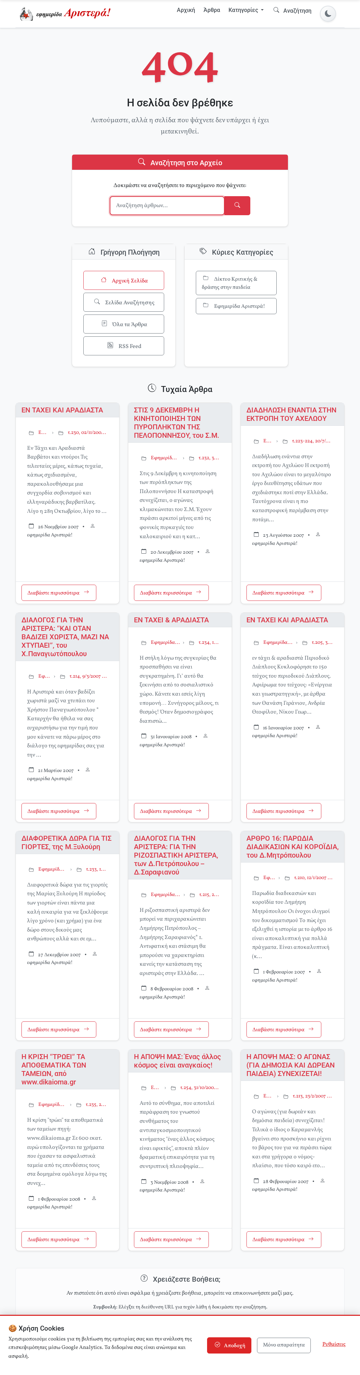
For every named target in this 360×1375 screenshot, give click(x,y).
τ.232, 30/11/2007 (209, 458)
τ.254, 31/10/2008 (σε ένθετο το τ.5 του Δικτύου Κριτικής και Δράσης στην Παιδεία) (200, 1087)
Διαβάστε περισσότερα (54, 593)
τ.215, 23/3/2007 (209, 894)
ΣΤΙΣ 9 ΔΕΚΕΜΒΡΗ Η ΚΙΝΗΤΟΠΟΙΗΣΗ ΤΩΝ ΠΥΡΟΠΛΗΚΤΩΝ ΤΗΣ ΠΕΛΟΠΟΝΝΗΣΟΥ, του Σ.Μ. (176, 423)
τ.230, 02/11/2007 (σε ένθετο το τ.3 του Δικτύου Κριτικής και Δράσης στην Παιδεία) (88, 432)
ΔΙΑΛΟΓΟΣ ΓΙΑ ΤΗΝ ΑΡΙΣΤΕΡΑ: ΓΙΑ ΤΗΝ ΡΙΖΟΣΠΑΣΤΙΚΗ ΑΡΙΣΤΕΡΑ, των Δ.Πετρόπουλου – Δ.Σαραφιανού (176, 855)
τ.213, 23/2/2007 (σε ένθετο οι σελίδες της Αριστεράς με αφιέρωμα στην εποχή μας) (313, 1096)
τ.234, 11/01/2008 (209, 642)
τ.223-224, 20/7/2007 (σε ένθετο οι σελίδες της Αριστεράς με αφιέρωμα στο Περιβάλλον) (312, 441)
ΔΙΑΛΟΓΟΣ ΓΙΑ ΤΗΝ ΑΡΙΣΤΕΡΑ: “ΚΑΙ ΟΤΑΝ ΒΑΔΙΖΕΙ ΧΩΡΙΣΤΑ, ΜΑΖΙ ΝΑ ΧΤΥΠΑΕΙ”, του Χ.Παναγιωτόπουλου (65, 637)
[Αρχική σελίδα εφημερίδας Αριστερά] (67, 14)
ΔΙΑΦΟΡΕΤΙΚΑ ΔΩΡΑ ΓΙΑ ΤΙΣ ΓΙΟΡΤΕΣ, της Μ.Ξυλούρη (66, 842)
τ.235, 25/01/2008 (97, 1104)
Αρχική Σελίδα (129, 281)
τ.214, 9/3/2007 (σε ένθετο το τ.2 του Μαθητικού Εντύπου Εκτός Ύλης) (89, 676)
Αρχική (186, 10)
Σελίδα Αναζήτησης (129, 303)
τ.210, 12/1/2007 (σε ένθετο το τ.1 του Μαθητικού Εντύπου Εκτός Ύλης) (313, 878)
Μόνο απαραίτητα (284, 1345)
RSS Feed (129, 346)
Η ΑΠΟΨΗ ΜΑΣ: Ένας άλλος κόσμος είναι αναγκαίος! (177, 1060)
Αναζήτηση (296, 10)
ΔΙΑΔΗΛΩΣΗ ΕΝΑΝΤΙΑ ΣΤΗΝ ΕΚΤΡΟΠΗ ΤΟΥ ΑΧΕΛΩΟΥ (291, 414)
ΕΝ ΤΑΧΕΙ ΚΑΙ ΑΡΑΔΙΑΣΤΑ (62, 410)
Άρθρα (212, 10)
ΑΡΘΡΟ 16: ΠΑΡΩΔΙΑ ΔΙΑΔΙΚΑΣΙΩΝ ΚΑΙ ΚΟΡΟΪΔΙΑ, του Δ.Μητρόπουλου (292, 846)
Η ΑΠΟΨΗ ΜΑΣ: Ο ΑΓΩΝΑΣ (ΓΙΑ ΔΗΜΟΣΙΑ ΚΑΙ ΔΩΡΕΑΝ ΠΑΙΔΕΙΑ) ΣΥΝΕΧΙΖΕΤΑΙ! (290, 1065)
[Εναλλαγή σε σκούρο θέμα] (328, 14)
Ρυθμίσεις (334, 1344)
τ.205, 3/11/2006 (322, 642)
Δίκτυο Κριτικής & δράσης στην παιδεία (229, 283)
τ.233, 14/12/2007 (97, 869)
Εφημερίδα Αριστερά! (239, 306)
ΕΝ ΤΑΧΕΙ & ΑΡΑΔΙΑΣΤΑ (171, 620)
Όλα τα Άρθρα (129, 325)
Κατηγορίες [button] (244, 10)
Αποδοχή (234, 1346)
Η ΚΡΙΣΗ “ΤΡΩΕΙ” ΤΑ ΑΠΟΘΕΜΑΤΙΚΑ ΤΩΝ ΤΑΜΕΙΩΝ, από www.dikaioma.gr (53, 1069)
